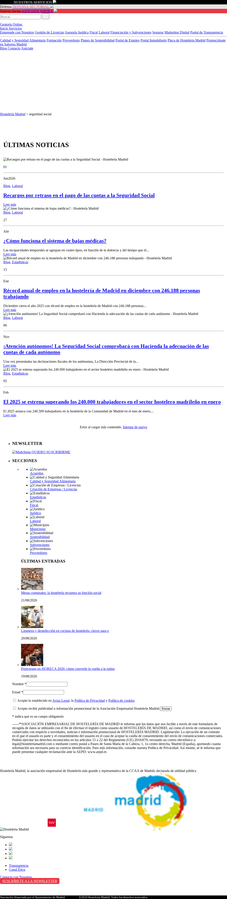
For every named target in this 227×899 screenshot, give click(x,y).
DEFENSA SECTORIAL (30, 7)
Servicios (15, 28)
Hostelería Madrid (12, 114)
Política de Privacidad (89, 700)
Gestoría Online (11, 24)
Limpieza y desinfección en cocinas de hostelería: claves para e (65, 631)
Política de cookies (121, 700)
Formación (54, 40)
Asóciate (27, 48)
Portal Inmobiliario (154, 40)
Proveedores (71, 40)
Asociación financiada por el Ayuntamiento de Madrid (32, 897)
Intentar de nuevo (135, 427)
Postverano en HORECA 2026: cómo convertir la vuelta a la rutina (68, 669)
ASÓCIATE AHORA (37, 11)
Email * (17, 692)
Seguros (158, 32)
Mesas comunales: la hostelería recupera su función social (61, 593)
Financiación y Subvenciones (130, 32)
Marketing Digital (176, 32)
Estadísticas (20, 262)
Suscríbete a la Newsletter (29, 881)
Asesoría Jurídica (77, 32)
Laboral (104, 32)
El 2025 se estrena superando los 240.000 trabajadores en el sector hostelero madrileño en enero (112, 402)
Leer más (9, 204)
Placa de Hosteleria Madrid (186, 40)
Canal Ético (17, 869)
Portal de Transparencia (206, 32)
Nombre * (19, 684)
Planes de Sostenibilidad (98, 40)
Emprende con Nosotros (17, 32)
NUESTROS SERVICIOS (33, 2)
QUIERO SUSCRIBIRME (50, 452)
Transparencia (18, 865)
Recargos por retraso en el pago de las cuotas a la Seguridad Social (79, 195)
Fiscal (94, 32)
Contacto (14, 48)
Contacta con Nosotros (16, 877)
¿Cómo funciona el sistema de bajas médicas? (54, 241)
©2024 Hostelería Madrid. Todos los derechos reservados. (113, 897)
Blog (4, 48)
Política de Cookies (13, 894)
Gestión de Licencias (49, 32)
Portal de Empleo (127, 40)
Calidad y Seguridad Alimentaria (23, 40)
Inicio (4, 28)
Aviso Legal (60, 700)
